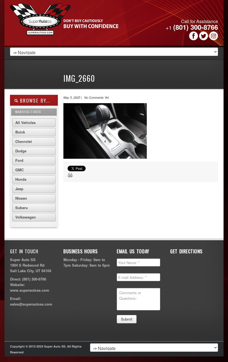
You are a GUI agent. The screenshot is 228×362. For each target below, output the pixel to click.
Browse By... (34, 100)
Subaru (21, 207)
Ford (19, 160)
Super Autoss (79, 25)
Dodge (20, 150)
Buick (20, 132)
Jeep (19, 188)
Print (70, 175)
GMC (19, 169)
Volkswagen (25, 217)
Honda (20, 179)
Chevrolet (23, 141)
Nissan (21, 198)
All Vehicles (25, 122)
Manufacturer (28, 112)
